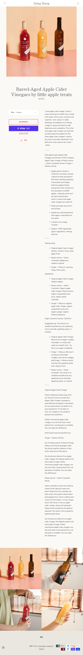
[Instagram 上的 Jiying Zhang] (3, 647)
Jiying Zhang (41, 3)
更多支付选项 (23, 133)
